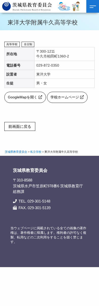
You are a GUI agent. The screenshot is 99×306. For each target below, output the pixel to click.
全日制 (28, 44)
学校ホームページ (65, 97)
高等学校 (12, 44)
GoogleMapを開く (22, 97)
